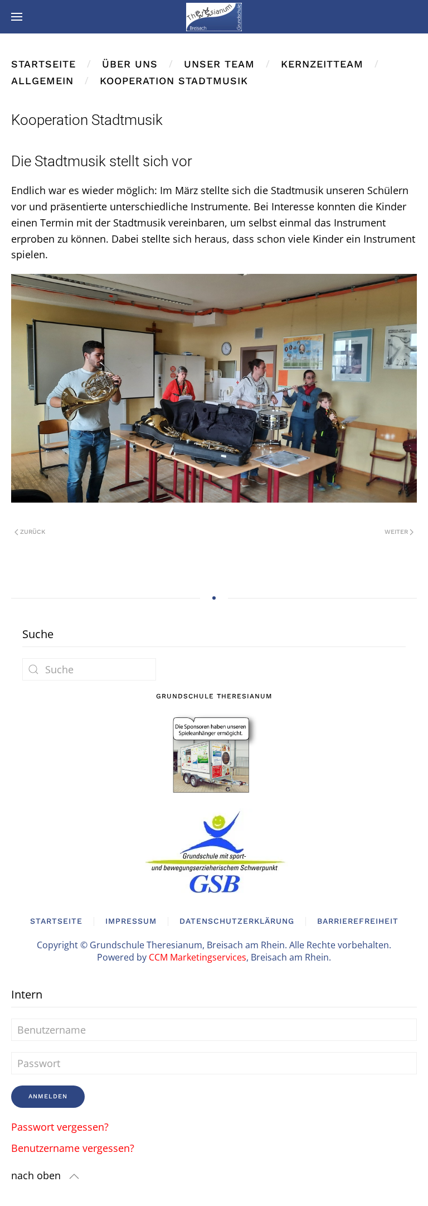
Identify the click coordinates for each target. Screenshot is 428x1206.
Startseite (56, 920)
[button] (16, 16)
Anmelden (47, 1096)
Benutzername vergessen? (72, 1148)
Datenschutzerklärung (236, 920)
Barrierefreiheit (357, 920)
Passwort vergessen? (60, 1126)
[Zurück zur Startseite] (214, 16)
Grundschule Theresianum (214, 696)
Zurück (32, 532)
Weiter (396, 532)
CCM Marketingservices (197, 957)
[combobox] (89, 669)
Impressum (131, 920)
